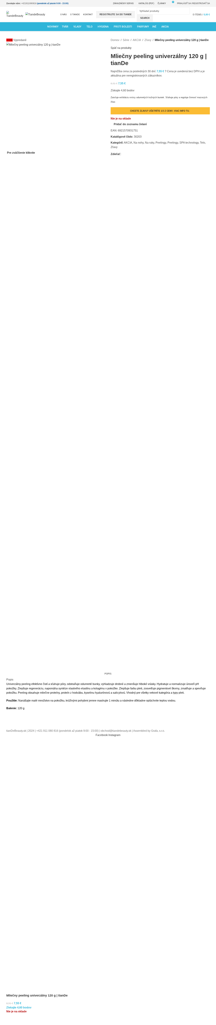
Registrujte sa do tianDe (116, 14)
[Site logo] (15, 14)
